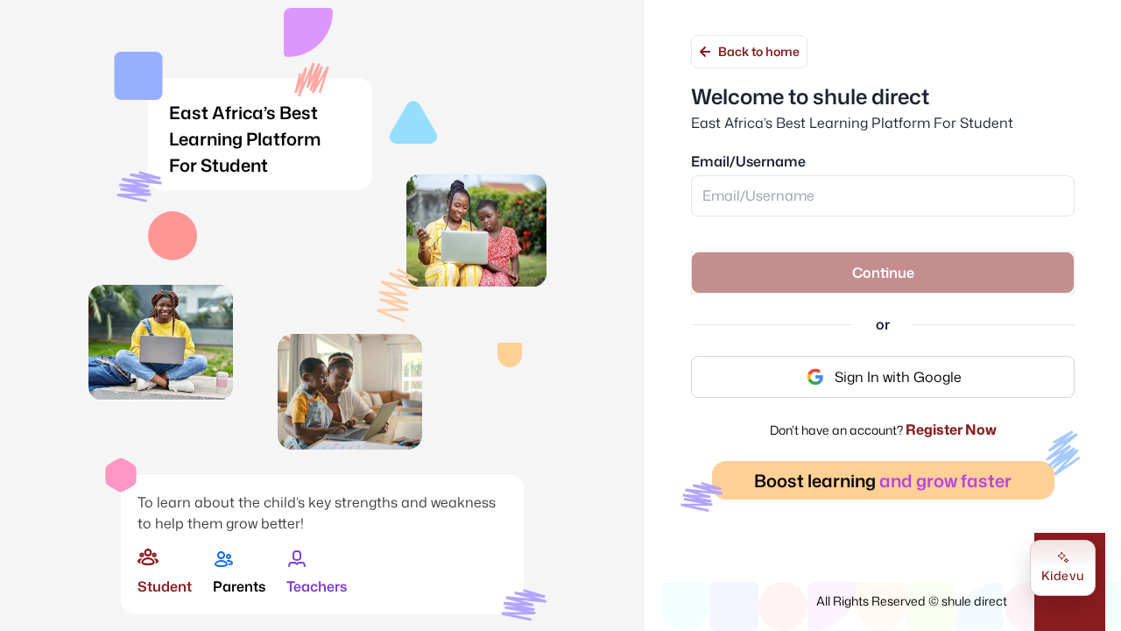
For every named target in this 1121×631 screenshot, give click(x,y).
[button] (883, 273)
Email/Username (748, 161)
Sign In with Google (898, 376)
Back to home (759, 51)
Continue (883, 272)
